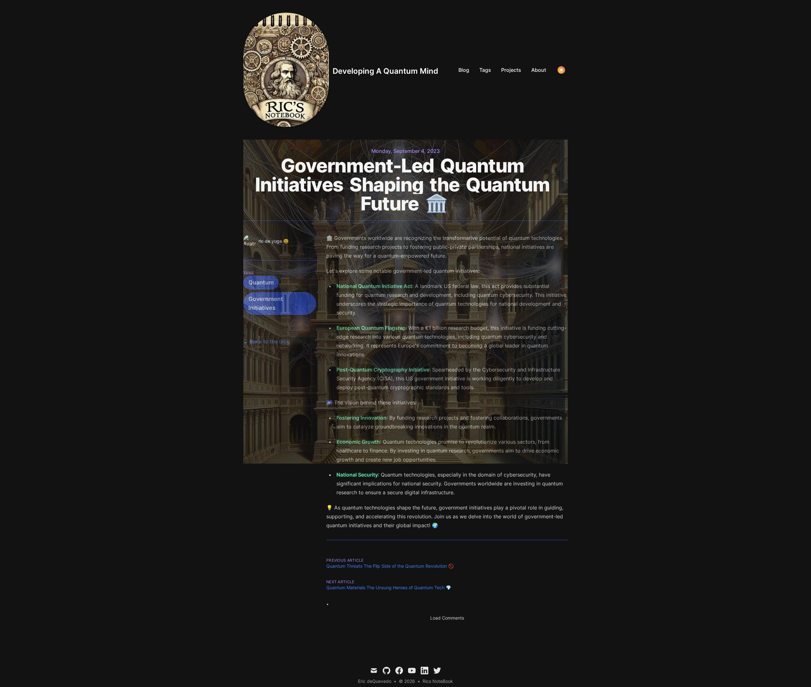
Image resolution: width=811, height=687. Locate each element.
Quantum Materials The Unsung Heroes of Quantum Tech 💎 (388, 587)
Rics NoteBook (438, 681)
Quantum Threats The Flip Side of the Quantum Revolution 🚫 (390, 566)
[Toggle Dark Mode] (561, 70)
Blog (463, 70)
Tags (485, 70)
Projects (511, 70)
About (538, 70)
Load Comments (447, 618)
